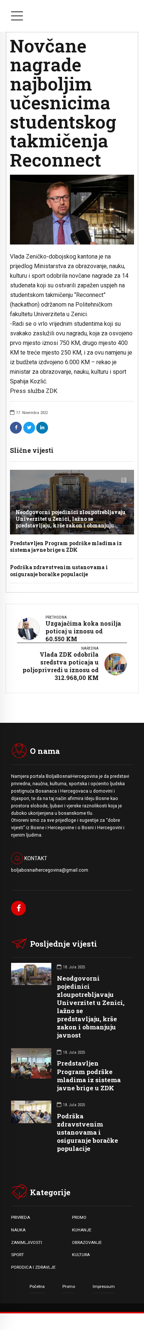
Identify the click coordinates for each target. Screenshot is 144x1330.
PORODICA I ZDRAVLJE (33, 1267)
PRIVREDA (20, 1217)
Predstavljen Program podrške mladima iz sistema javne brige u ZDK (66, 546)
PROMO (79, 1217)
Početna (37, 1286)
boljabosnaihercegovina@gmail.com (49, 870)
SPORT (17, 1254)
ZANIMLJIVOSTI (26, 1242)
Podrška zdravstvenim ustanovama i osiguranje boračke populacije (59, 570)
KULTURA (81, 1254)
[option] (72, 210)
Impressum (104, 1286)
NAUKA (18, 1229)
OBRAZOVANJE (87, 1242)
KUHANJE (81, 1229)
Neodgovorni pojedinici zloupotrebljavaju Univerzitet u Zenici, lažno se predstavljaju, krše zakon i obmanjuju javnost (71, 522)
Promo (68, 1286)
